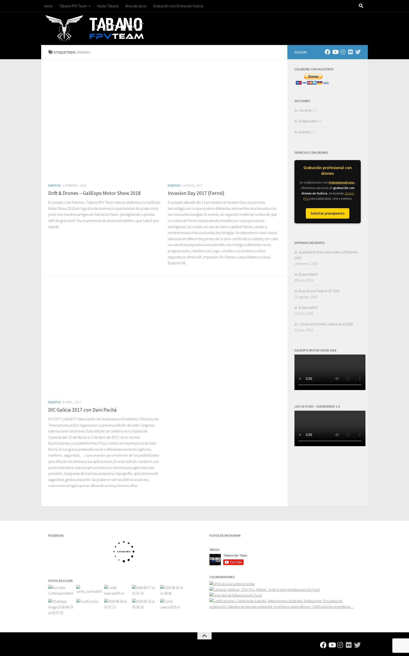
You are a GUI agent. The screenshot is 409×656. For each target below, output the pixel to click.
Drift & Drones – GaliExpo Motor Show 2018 (94, 193)
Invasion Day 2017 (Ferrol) (196, 193)
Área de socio (136, 6)
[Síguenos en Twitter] (358, 52)
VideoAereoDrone (342, 182)
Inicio (48, 6)
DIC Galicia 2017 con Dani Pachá (82, 409)
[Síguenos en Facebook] (327, 52)
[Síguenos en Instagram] (343, 52)
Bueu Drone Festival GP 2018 (319, 291)
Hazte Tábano (108, 6)
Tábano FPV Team (73, 6)
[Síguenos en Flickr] (350, 52)
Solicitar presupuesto (328, 213)
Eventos (54, 185)
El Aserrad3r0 (308, 307)
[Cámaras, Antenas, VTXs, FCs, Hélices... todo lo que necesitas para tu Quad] (264, 589)
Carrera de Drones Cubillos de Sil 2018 (326, 324)
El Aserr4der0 (308, 274)
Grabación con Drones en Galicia (178, 6)
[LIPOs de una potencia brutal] (232, 584)
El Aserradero (308, 121)
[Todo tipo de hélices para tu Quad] (235, 595)
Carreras (305, 110)
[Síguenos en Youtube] (335, 52)
